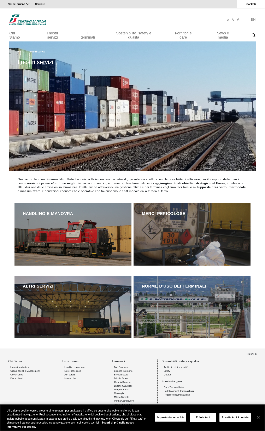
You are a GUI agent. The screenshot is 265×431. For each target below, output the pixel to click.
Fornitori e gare (183, 35)
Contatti (251, 4)
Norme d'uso (70, 378)
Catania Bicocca (122, 382)
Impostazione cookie (170, 417)
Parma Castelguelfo (124, 400)
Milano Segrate (121, 397)
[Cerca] (253, 35)
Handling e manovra (74, 367)
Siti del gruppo (16, 4)
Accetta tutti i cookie (235, 417)
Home (21, 51)
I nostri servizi (52, 35)
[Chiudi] (258, 417)
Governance (16, 374)
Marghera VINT (122, 389)
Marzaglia (119, 393)
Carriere (40, 4)
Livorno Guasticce (123, 386)
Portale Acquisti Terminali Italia (179, 391)
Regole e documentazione (177, 394)
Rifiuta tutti (203, 417)
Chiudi (250, 354)
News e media (223, 35)
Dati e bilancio (17, 378)
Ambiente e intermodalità (176, 367)
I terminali (88, 35)
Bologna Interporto (123, 371)
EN (253, 19)
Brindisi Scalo (121, 378)
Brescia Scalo (121, 374)
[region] (132, 417)
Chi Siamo (14, 35)
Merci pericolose (72, 371)
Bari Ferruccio (121, 367)
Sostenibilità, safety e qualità (133, 35)
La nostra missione (19, 367)
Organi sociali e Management (25, 371)
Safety (167, 371)
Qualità (167, 374)
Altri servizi (69, 374)
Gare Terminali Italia (174, 387)
